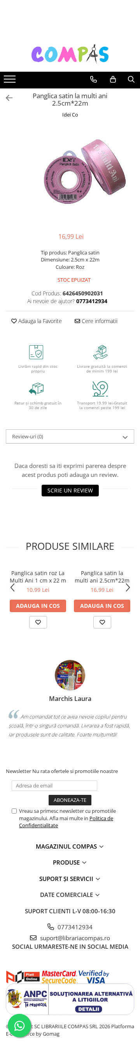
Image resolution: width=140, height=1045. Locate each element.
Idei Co (70, 114)
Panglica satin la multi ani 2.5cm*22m (102, 576)
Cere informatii (98, 321)
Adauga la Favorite (39, 321)
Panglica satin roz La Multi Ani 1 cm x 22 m (38, 576)
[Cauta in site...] (131, 79)
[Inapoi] (6, 98)
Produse (67, 862)
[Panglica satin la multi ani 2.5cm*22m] (70, 176)
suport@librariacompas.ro (74, 938)
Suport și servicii (67, 879)
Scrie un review (70, 490)
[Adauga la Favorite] (38, 622)
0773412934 (74, 927)
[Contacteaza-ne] (93, 79)
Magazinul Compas (67, 846)
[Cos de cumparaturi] (113, 79)
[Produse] (11, 81)
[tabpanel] (70, 176)
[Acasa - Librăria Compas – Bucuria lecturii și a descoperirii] (70, 54)
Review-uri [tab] (27, 436)
